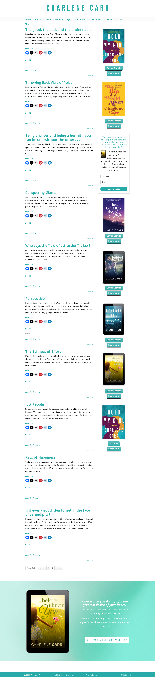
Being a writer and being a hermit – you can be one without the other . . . (58, 137)
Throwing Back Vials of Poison (50, 82)
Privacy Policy (91, 675)
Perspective (35, 298)
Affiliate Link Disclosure (64, 675)
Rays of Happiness (40, 457)
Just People (34, 404)
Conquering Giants (40, 192)
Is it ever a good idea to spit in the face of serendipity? (57, 512)
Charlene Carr (77, 8)
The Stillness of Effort (43, 351)
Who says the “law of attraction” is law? (57, 245)
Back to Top (90, 75)
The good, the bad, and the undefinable (58, 29)
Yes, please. (114, 189)
